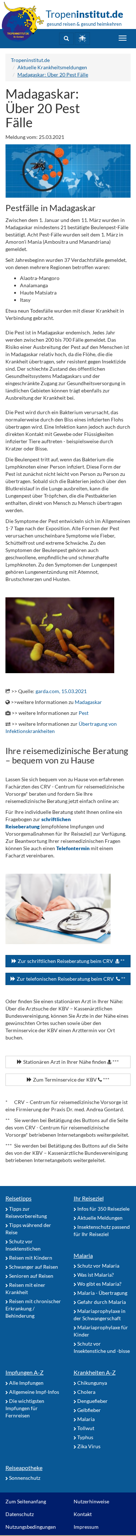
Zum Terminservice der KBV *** (71, 1079)
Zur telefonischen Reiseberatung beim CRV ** (70, 979)
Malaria (83, 1255)
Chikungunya (91, 1383)
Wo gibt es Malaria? (98, 1284)
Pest (83, 713)
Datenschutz (19, 1514)
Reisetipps (18, 1198)
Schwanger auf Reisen (33, 1267)
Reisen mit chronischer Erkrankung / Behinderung (33, 1308)
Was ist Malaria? (95, 1275)
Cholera (85, 1392)
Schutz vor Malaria (97, 1266)
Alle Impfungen (26, 1383)
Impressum (86, 1527)
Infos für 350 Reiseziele (102, 1209)
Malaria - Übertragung (101, 1293)
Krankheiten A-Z (95, 1372)
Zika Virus (88, 1446)
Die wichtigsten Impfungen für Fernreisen (24, 1408)
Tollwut (85, 1428)
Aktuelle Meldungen (99, 1218)
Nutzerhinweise (91, 1501)
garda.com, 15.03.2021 (61, 691)
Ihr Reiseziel (89, 1198)
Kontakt (83, 1514)
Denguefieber (92, 1401)
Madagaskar (88, 702)
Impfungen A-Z (24, 1372)
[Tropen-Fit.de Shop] (82, 39)
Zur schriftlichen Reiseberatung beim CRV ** (71, 961)
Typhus (84, 1437)
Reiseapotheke (23, 1467)
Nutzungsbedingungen (30, 1527)
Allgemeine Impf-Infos (33, 1392)
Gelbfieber (88, 1410)
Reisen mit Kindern (30, 1258)
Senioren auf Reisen (30, 1276)
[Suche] (66, 39)
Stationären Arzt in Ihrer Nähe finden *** (70, 1062)
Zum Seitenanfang (25, 1501)
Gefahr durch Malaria (101, 1302)
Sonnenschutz (24, 1478)
